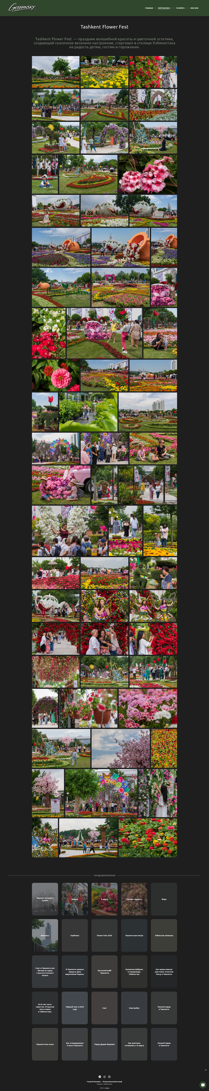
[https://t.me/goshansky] (100, 1076)
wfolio (107, 1088)
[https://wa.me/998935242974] (105, 1076)
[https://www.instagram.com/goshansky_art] (109, 1076)
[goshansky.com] (22, 8)
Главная (149, 8)
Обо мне (194, 8)
